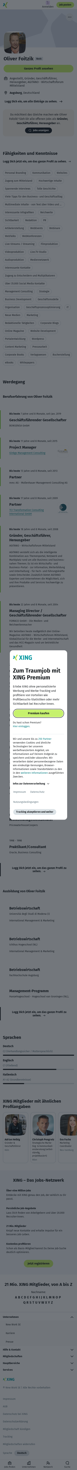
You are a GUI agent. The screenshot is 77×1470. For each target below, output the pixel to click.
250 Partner (44, 738)
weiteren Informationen (34, 772)
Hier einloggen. (21, 726)
